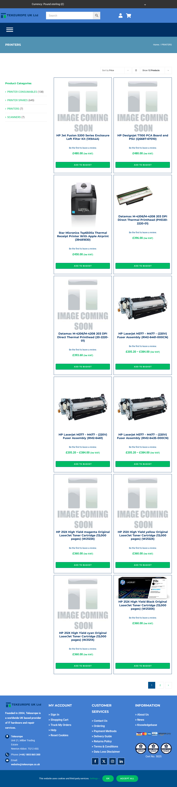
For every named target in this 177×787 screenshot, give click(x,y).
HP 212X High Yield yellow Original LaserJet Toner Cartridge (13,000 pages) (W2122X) (143, 535)
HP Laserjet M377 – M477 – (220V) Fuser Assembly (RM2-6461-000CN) (142, 335)
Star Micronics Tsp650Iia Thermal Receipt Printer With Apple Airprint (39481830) (83, 236)
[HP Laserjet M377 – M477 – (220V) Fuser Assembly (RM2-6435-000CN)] (142, 381)
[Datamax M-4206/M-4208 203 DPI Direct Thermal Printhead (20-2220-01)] (83, 280)
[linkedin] (121, 761)
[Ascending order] (136, 70)
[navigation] (88, 4)
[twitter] (103, 761)
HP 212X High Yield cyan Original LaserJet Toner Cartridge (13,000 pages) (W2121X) (83, 636)
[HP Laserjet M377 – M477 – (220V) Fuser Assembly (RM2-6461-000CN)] (142, 280)
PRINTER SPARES (17, 100)
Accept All (127, 778)
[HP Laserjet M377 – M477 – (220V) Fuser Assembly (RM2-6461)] (83, 381)
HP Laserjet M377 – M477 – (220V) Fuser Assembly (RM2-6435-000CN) (143, 436)
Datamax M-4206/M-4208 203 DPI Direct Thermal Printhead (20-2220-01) (82, 337)
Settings (94, 778)
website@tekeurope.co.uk (25, 764)
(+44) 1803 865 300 (29, 754)
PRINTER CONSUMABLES (22, 91)
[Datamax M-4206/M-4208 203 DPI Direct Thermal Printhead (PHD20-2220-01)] (134, 179)
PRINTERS (13, 108)
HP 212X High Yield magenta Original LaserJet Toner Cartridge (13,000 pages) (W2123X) (83, 535)
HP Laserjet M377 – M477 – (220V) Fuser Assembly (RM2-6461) (83, 436)
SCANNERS (14, 117)
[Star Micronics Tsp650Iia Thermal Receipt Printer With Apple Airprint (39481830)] (83, 179)
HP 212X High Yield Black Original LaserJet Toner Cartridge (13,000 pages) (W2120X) (142, 605)
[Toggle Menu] (9, 30)
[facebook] (95, 761)
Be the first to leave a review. (83, 148)
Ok (108, 778)
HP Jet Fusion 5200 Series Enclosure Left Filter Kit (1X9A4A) (82, 137)
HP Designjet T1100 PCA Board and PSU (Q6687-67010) (142, 137)
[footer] (19, 13)
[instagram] (112, 761)
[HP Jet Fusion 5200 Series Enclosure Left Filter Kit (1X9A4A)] (83, 81)
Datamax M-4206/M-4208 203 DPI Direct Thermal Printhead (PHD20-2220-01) (143, 220)
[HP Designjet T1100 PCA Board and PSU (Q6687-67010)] (142, 81)
